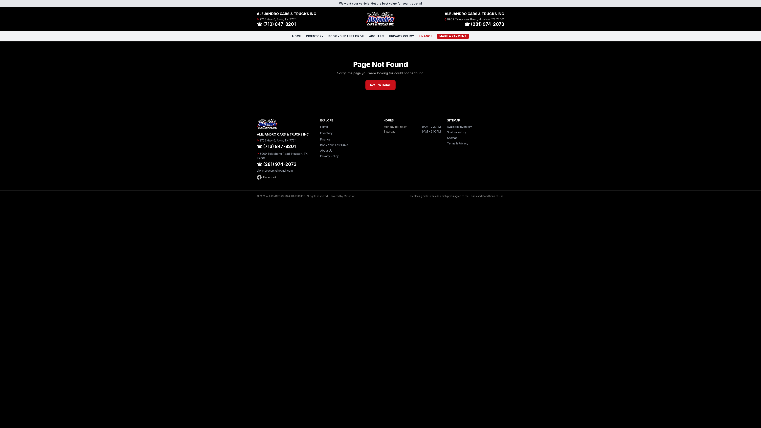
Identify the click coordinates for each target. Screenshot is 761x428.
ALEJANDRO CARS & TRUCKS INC (286, 14)
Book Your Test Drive (346, 36)
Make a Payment (453, 36)
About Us (376, 36)
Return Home (380, 85)
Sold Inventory (456, 132)
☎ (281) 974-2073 (484, 24)
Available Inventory (459, 126)
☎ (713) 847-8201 (276, 24)
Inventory (315, 36)
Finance (425, 36)
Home (296, 36)
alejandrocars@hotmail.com (275, 170)
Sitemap (452, 137)
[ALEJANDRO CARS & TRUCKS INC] (380, 19)
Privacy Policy (401, 36)
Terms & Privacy (457, 143)
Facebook (270, 177)
